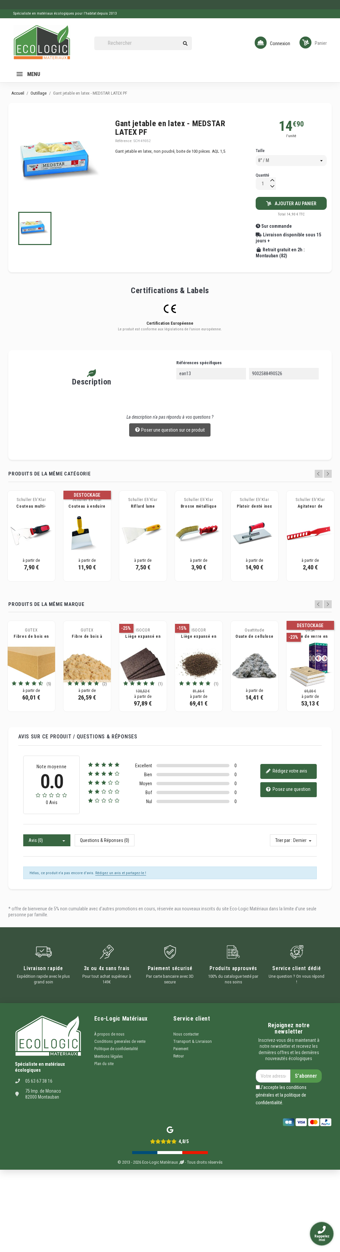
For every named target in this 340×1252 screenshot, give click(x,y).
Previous (319, 474)
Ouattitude (254, 630)
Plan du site (104, 1063)
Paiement (180, 1048)
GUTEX (31, 630)
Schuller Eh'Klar (31, 499)
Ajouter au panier (294, 203)
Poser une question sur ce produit (172, 430)
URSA (310, 630)
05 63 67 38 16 (38, 1081)
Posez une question (291, 789)
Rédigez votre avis (289, 771)
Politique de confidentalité (116, 1048)
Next (328, 474)
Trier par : (283, 840)
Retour (178, 1056)
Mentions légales (108, 1056)
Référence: (123, 141)
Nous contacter (186, 1034)
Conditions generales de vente (119, 1041)
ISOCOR (143, 630)
